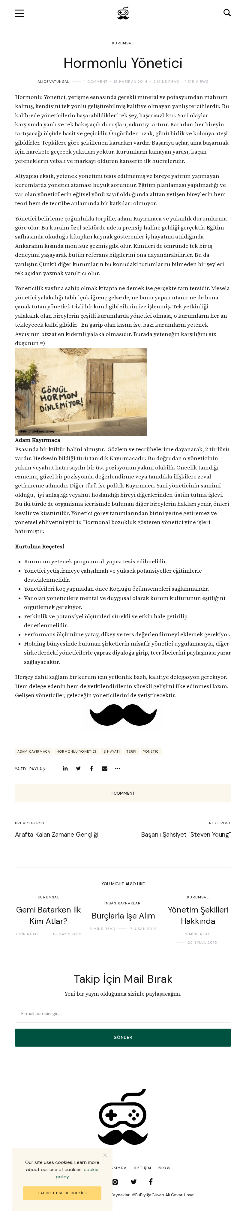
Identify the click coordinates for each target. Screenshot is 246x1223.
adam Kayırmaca (33, 751)
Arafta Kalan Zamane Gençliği (56, 834)
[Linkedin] (65, 768)
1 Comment (96, 81)
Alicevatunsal (54, 81)
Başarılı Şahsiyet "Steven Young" (186, 834)
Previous (29, 920)
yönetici (151, 751)
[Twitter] (78, 768)
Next (217, 920)
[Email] (104, 768)
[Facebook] (91, 768)
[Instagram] (115, 1181)
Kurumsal (123, 43)
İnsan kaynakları (123, 903)
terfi (131, 751)
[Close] (105, 1155)
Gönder (123, 1037)
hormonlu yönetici (76, 751)
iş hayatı (111, 751)
